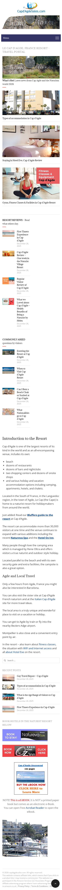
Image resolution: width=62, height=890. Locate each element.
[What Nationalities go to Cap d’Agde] (8, 411)
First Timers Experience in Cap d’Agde (23, 236)
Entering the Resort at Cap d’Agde (23, 353)
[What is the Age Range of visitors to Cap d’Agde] (8, 697)
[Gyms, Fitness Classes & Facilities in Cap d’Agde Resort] (31, 183)
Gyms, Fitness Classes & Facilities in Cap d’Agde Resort (29, 202)
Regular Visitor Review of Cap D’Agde (23, 283)
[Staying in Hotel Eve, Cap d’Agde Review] (31, 141)
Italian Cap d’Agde (45, 599)
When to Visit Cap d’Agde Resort (21, 373)
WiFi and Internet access (37, 648)
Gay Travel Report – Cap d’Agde (32, 676)
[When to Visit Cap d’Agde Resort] (8, 370)
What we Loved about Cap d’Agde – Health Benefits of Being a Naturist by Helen (23, 310)
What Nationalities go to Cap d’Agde (23, 414)
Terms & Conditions (39, 886)
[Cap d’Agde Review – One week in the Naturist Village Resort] (8, 253)
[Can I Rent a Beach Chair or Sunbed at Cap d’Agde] (8, 391)
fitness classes (47, 644)
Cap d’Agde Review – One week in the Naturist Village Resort (23, 260)
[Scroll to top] (55, 883)
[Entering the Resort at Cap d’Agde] (8, 352)
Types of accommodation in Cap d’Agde (21, 118)
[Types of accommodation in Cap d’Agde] (31, 102)
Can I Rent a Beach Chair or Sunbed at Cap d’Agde (23, 394)
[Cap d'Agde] (31, 7)
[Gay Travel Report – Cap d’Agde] (8, 678)
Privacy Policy (23, 886)
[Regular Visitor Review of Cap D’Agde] (8, 280)
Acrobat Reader (35, 807)
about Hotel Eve (15, 652)
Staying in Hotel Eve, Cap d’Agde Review (22, 160)
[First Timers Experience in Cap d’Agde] (8, 233)
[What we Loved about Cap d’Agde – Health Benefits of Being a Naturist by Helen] (8, 301)
